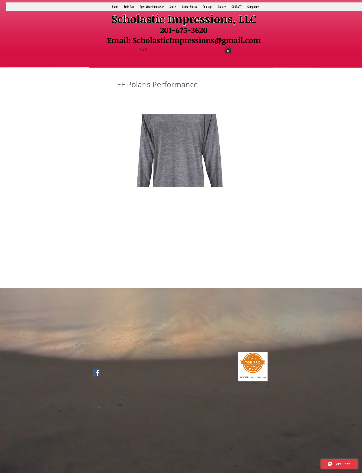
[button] (228, 49)
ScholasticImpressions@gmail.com (197, 40)
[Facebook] (96, 372)
